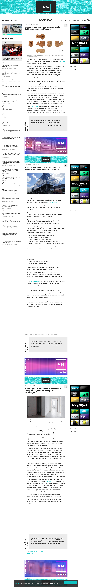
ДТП (10, 201)
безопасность (13, 127)
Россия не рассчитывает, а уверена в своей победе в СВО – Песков (11, 131)
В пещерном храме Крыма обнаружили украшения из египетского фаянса (54, 123)
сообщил (49, 482)
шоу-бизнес (4, 90)
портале (62, 61)
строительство (8, 194)
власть (3, 127)
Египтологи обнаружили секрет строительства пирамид (38, 122)
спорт (3, 223)
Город (37, 24)
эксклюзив (9, 111)
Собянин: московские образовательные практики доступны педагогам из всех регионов (12, 58)
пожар (10, 68)
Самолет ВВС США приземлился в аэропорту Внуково (10, 206)
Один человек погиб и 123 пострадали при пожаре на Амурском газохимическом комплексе (11, 139)
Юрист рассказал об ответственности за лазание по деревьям (11, 177)
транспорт (4, 103)
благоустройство (9, 216)
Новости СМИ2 (28, 155)
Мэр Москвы (6, 42)
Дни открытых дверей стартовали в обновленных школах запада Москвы (11, 80)
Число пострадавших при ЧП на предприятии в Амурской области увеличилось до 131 (10, 65)
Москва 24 (46, 20)
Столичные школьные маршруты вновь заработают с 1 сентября (11, 100)
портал (29, 426)
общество (4, 180)
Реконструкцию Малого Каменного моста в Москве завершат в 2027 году (11, 184)
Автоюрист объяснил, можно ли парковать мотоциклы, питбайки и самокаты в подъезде (10, 108)
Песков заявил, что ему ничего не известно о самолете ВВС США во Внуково (10, 170)
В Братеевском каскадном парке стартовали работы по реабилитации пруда (11, 213)
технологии (7, 76)
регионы (14, 68)
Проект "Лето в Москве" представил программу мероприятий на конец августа (11, 154)
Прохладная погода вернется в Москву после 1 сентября (11, 242)
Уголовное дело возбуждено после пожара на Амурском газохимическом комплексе (11, 162)
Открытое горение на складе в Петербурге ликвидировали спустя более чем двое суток (10, 147)
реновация (32, 555)
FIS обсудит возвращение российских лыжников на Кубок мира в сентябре (11, 220)
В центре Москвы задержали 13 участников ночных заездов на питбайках (9, 235)
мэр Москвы (29, 354)
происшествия (5, 68)
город (3, 76)
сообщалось (34, 106)
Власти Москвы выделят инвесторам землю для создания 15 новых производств (38, 344)
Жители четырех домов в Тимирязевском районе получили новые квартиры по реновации (39, 541)
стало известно (35, 281)
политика (7, 127)
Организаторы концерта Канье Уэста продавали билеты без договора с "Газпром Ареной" (11, 88)
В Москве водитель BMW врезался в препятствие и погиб (10, 199)
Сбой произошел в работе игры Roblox (11, 94)
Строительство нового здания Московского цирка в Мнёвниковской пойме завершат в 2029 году (11, 192)
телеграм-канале (52, 203)
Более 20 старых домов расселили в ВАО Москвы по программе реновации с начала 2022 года (56, 541)
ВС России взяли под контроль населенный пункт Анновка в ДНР (10, 227)
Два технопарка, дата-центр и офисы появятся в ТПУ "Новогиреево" (56, 343)
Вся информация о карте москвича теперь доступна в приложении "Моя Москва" (11, 73)
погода (8, 244)
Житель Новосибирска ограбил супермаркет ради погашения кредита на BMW (11, 116)
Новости (7, 38)
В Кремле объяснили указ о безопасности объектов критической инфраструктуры (11, 124)
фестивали (7, 157)
